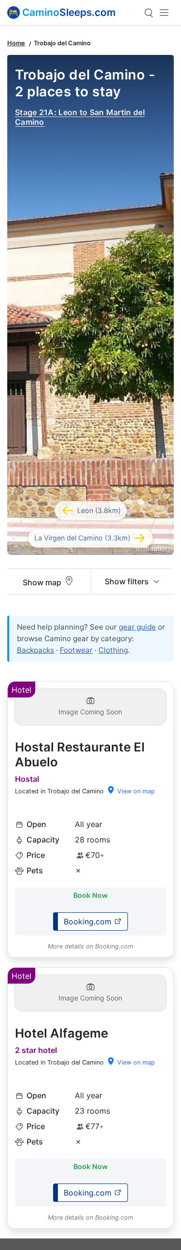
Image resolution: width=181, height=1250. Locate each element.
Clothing (113, 650)
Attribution (152, 548)
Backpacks (35, 650)
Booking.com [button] (89, 921)
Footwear (76, 650)
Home (16, 43)
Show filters (128, 581)
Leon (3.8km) (99, 510)
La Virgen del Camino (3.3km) (82, 538)
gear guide (137, 627)
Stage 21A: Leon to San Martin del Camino (80, 116)
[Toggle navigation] (156, 12)
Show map (43, 582)
